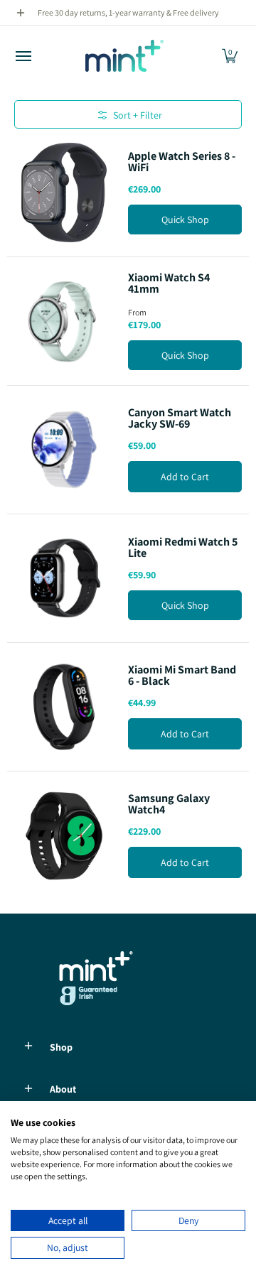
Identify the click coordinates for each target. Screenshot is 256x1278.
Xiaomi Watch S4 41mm (169, 283)
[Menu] (22, 56)
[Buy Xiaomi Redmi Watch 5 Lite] (64, 578)
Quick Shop (185, 219)
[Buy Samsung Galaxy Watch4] (64, 835)
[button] (230, 56)
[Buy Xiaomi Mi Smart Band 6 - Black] (64, 707)
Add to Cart (185, 476)
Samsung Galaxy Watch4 (169, 804)
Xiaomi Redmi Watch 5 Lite (183, 547)
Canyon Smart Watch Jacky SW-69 (179, 418)
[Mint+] (124, 56)
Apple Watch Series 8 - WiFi (181, 161)
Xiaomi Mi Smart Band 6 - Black (182, 675)
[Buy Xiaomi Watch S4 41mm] (64, 321)
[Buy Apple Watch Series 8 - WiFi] (64, 192)
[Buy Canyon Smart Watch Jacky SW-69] (64, 449)
